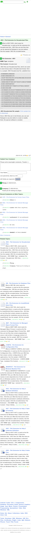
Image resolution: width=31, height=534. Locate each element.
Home (2, 36)
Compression (19, 502)
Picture (15, 506)
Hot (6, 513)
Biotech (27, 520)
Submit (18, 179)
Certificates (8, 520)
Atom (2, 515)
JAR (24, 518)
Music (10, 506)
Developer (8, 518)
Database (3, 504)
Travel (8, 522)
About (10, 513)
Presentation (23, 506)
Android (3, 502)
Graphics (27, 504)
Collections (16, 513)
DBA (13, 518)
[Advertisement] (15, 19)
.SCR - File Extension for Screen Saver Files (15, 197)
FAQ (12, 522)
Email (16, 504)
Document (10, 504)
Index (22, 513)
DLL (27, 518)
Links (19, 520)
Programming (4, 508)
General (8, 36)
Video (20, 508)
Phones (2, 522)
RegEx (14, 520)
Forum (16, 522)
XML (8, 509)
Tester (2, 518)
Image (2, 506)
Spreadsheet (14, 508)
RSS (26, 513)
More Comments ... (6, 235)
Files (1, 520)
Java (6, 506)
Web (24, 508)
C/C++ (13, 502)
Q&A (23, 520)
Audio (8, 502)
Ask (6, 515)
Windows (3, 509)
